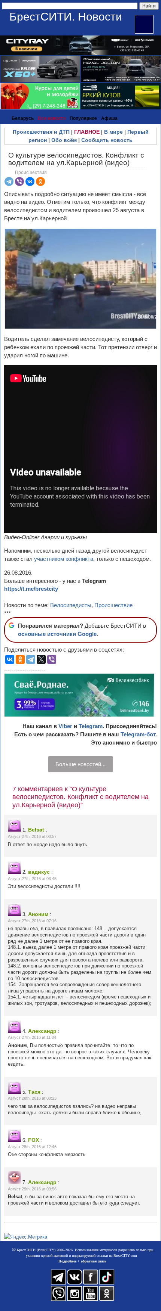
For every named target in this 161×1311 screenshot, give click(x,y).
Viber (65, 726)
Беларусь (23, 118)
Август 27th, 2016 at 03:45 (32, 878)
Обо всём (64, 140)
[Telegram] (8, 181)
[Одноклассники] (40, 181)
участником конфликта (63, 559)
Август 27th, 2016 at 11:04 (32, 1037)
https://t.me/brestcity (31, 588)
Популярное (83, 118)
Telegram (91, 726)
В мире (113, 132)
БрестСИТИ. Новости (65, 16)
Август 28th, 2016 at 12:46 (32, 1146)
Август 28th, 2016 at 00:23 (32, 1098)
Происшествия (31, 172)
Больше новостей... (80, 764)
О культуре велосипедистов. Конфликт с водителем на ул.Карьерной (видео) (76, 158)
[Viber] (19, 181)
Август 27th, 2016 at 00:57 (32, 836)
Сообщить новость (107, 140)
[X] (41, 659)
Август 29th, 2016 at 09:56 (32, 1189)
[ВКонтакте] (29, 181)
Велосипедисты (70, 605)
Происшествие (113, 605)
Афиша (109, 118)
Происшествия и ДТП (41, 132)
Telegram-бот (138, 734)
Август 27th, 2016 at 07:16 (32, 921)
